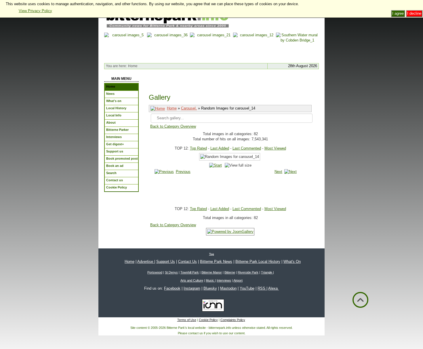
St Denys (171, 272)
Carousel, (189, 108)
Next (278, 171)
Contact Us (187, 261)
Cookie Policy (208, 320)
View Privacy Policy (35, 11)
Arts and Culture (191, 280)
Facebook (172, 288)
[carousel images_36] (168, 46)
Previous (183, 171)
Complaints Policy (232, 320)
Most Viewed (275, 148)
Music (210, 280)
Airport (238, 280)
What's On (292, 261)
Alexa (273, 288)
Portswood (154, 272)
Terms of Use (186, 320)
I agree (398, 13)
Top (211, 254)
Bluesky (210, 288)
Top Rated (198, 148)
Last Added (219, 148)
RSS (262, 288)
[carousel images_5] (125, 46)
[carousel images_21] (211, 46)
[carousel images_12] (254, 46)
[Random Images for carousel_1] (236, 183)
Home (172, 108)
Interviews (224, 280)
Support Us (165, 261)
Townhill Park (189, 272)
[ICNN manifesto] (211, 306)
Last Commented (247, 148)
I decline (414, 13)
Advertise (145, 261)
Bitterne (229, 272)
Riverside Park (248, 272)
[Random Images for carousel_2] (236, 189)
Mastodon (228, 288)
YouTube (247, 288)
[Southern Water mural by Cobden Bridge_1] (297, 46)
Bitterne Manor (211, 272)
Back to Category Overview (173, 126)
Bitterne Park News (216, 261)
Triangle (267, 272)
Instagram (192, 288)
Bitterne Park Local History (257, 261)
